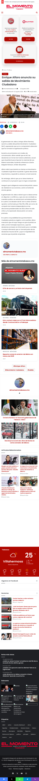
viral (10, 737)
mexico (34, 728)
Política (9, 70)
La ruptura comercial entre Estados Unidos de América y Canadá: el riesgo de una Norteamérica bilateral (24, 626)
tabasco (33, 734)
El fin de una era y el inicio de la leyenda (17, 288)
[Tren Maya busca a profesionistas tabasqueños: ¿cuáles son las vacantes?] (7, 708)
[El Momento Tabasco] (19, 7)
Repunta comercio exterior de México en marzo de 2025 (18, 355)
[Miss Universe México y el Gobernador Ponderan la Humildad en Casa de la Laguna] (19, 709)
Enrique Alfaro (20, 366)
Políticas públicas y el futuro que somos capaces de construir (24, 616)
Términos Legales (18, 769)
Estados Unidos (25, 728)
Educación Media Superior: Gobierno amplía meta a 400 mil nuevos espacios (27, 490)
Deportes (4, 728)
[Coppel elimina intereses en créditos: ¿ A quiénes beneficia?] (7, 699)
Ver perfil (9, 133)
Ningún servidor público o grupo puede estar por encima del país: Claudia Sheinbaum (9, 468)
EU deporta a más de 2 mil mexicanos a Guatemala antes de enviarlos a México (28, 468)
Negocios (27, 731)
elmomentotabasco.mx (10, 88)
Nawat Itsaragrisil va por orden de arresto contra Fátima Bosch (24, 635)
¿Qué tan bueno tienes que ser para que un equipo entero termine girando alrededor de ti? (25, 608)
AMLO (3, 725)
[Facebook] (2, 126)
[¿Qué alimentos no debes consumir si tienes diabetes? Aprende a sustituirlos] (32, 689)
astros (9, 725)
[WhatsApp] (10, 126)
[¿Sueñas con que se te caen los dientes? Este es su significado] (19, 688)
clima (29, 725)
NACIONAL (20, 731)
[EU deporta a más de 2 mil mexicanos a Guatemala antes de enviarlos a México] (29, 459)
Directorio (27, 769)
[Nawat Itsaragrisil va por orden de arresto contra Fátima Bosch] (6, 636)
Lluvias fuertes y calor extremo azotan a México (23, 599)
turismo (4, 737)
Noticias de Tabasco (8, 734)
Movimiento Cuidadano (15, 370)
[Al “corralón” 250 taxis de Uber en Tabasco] (19, 698)
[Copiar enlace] (15, 126)
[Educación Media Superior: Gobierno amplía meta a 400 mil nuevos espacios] (29, 481)
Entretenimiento (14, 728)
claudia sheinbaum (19, 725)
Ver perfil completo (10, 255)
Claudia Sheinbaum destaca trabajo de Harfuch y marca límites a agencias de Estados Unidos (10, 491)
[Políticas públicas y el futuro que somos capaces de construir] (6, 617)
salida (31, 370)
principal (25, 734)
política (19, 734)
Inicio (4, 70)
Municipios (12, 731)
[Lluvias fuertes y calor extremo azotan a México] (6, 601)
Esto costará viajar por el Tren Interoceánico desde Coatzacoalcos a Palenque (19, 321)
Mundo (4, 731)
